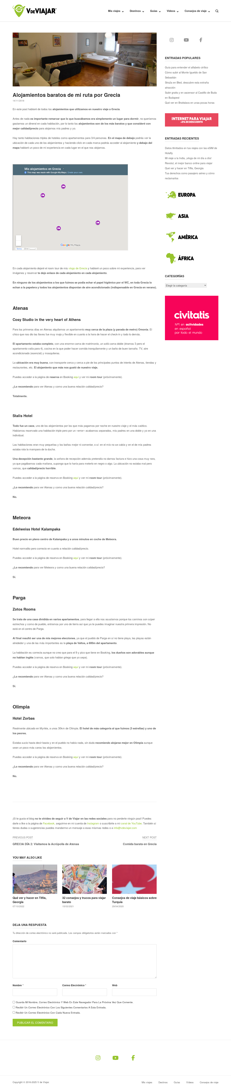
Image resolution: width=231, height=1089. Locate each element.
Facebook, (49, 823)
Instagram (93, 823)
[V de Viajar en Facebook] (201, 40)
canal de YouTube (131, 823)
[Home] (34, 10)
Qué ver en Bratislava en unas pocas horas (189, 102)
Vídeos (171, 11)
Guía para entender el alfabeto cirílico (186, 67)
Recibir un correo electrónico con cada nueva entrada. (48, 1012)
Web (114, 985)
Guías (153, 11)
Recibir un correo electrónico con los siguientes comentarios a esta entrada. (61, 1007)
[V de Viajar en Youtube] (186, 40)
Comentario (19, 941)
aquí (76, 377)
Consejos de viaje (196, 11)
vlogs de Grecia (78, 268)
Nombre (18, 985)
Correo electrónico (74, 985)
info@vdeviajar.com (125, 828)
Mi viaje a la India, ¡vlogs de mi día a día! (188, 158)
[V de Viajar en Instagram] (171, 40)
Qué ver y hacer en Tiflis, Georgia (184, 168)
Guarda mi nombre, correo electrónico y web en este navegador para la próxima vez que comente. (74, 1002)
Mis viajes (114, 11)
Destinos (135, 11)
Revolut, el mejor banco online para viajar (188, 163)
